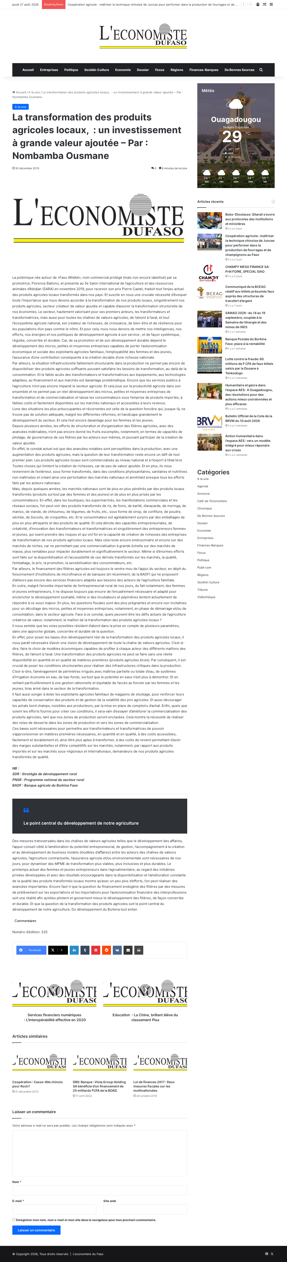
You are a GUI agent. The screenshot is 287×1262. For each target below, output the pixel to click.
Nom (16, 1182)
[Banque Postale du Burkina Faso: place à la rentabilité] (209, 345)
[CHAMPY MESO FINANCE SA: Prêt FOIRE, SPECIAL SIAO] (209, 273)
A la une (34, 92)
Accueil (28, 70)
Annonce (203, 493)
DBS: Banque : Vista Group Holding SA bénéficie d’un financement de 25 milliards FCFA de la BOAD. (99, 1086)
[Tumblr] (84, 950)
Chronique (204, 508)
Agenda (202, 486)
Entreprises (49, 70)
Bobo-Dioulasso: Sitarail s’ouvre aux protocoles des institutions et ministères (250, 219)
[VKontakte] (117, 950)
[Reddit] (106, 950)
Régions (177, 70)
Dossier (143, 70)
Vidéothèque (206, 597)
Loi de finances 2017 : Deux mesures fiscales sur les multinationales (154, 1086)
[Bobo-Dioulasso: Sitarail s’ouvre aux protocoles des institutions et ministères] (209, 220)
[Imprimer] (138, 950)
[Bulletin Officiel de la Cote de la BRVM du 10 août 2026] (209, 422)
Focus (159, 70)
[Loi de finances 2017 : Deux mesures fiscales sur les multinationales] (160, 1062)
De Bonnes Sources (239, 70)
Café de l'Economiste (212, 501)
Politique (71, 70)
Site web (109, 1201)
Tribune (202, 589)
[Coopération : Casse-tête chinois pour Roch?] (39, 1062)
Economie (123, 70)
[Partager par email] (128, 950)
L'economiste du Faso (88, 1254)
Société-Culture (96, 70)
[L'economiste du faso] (143, 33)
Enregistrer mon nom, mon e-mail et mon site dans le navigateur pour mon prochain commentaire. (86, 1220)
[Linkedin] (74, 950)
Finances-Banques (203, 70)
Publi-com (204, 567)
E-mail (18, 1201)
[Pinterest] (95, 950)
